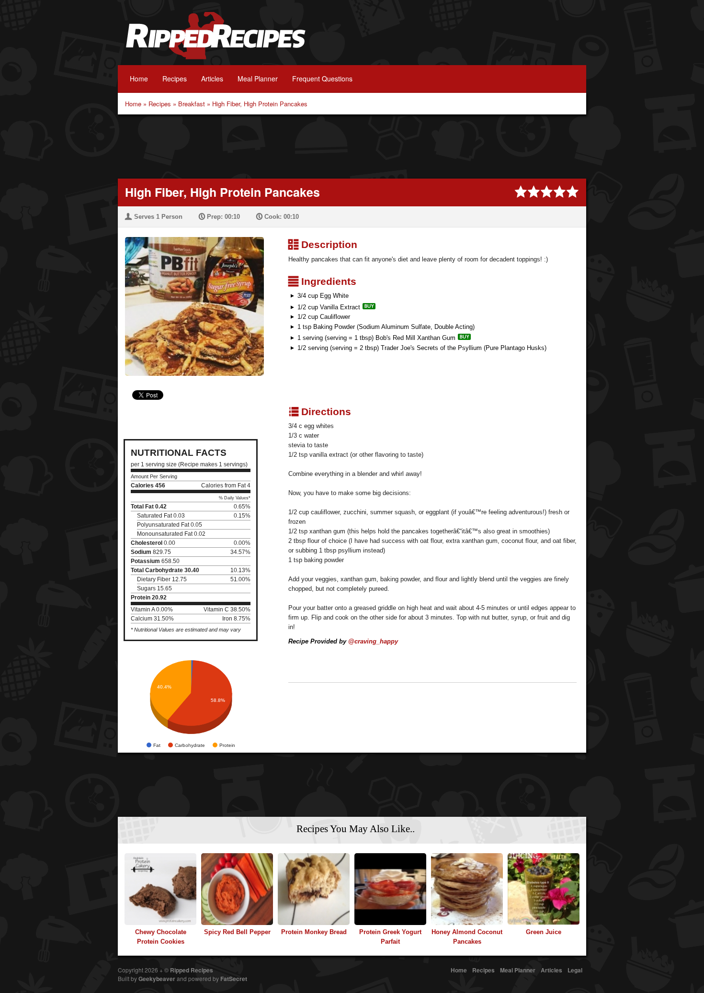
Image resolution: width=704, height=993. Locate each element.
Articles (212, 78)
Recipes (174, 78)
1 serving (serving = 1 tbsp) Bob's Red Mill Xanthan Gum (376, 337)
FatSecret (233, 978)
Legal (575, 970)
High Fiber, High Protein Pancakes (259, 103)
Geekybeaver (156, 978)
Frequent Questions (322, 78)
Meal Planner (258, 78)
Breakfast (191, 103)
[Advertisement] (352, 145)
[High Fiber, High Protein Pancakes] (191, 300)
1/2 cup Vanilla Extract (328, 307)
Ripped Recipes (215, 40)
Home (139, 78)
